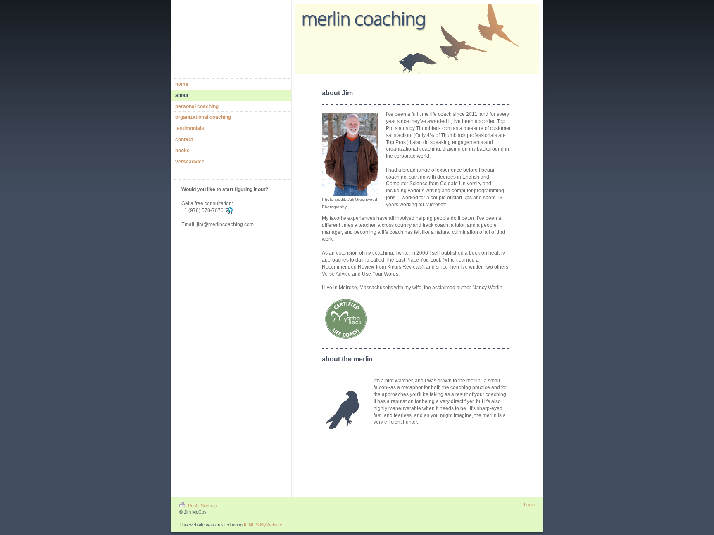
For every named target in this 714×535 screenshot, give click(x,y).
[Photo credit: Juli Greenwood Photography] (350, 154)
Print (192, 505)
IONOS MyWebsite (263, 524)
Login (529, 504)
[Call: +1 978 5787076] (229, 210)
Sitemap (209, 505)
